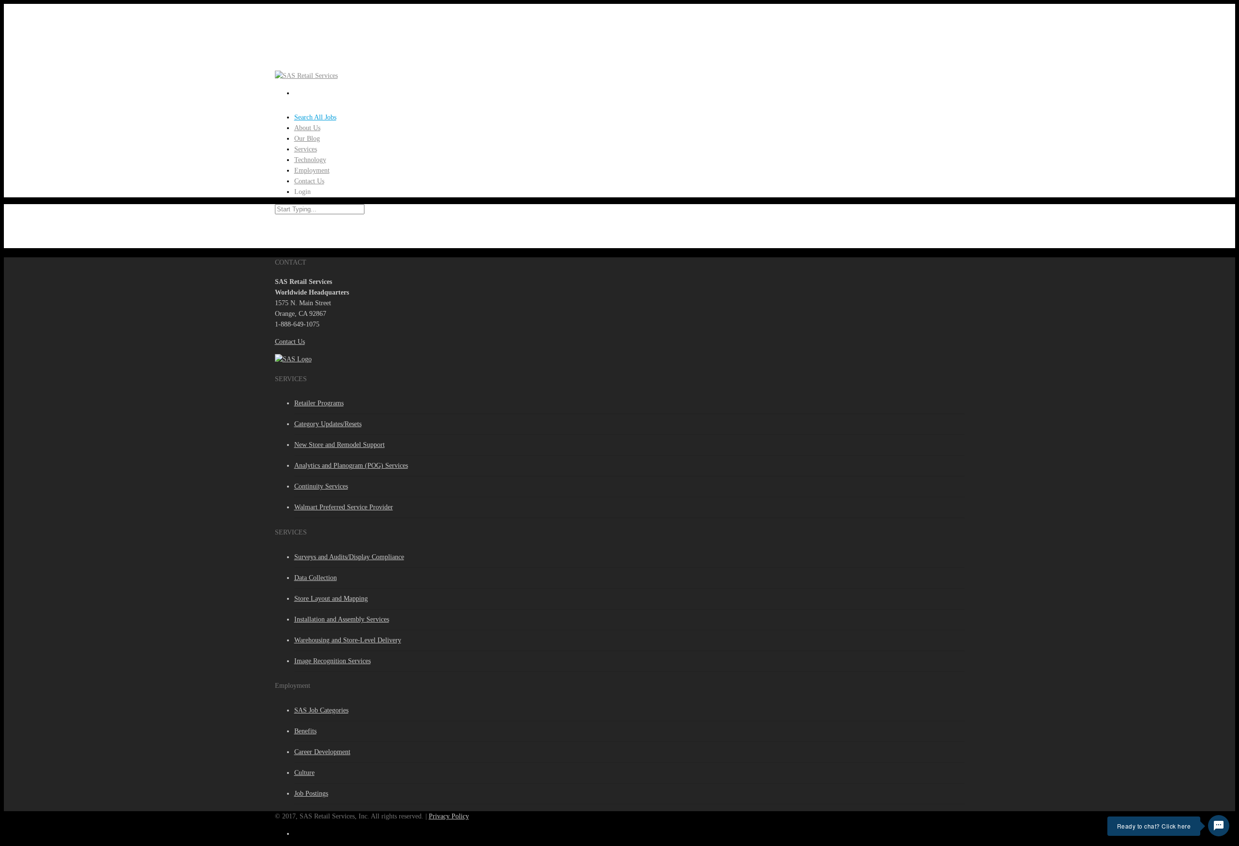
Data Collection (315, 577)
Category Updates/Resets (328, 424)
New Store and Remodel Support (339, 444)
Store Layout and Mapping (331, 598)
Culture (304, 772)
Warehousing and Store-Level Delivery (347, 640)
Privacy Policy (449, 816)
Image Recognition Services (332, 661)
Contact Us (290, 341)
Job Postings (311, 793)
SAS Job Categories (321, 710)
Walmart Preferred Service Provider (343, 507)
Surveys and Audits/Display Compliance (349, 557)
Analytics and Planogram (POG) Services (351, 465)
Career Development (322, 752)
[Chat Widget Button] (1218, 825)
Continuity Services (321, 486)
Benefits (305, 731)
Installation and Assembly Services (341, 619)
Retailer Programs (319, 403)
